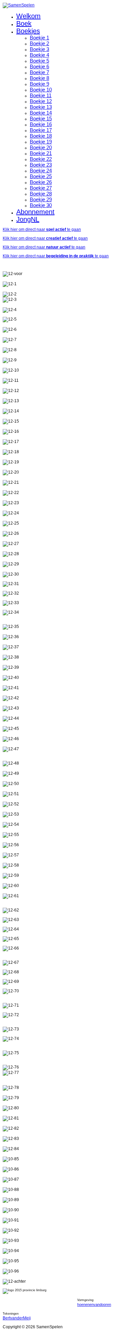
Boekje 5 (39, 61)
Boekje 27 (41, 188)
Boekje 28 (41, 194)
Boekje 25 (41, 176)
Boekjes (28, 31)
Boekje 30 (41, 205)
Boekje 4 (39, 55)
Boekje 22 (41, 159)
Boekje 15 (41, 118)
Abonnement (35, 212)
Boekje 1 (39, 37)
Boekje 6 (39, 66)
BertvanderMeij (17, 1318)
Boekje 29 (41, 199)
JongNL (27, 219)
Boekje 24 (41, 170)
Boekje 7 (39, 72)
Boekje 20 (41, 147)
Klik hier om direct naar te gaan (42, 229)
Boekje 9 (39, 84)
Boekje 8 (39, 78)
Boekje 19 (41, 141)
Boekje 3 (39, 49)
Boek (23, 23)
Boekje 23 (41, 165)
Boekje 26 (41, 182)
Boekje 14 (41, 113)
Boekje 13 (41, 107)
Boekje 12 (41, 101)
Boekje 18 (41, 136)
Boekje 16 (41, 124)
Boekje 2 (39, 43)
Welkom (28, 16)
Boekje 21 (41, 153)
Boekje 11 (40, 95)
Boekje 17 (41, 130)
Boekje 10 (41, 89)
